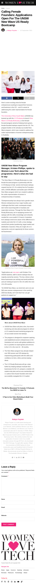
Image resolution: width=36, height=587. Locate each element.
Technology (18, 572)
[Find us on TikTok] (21, 582)
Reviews (4, 572)
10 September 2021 (26, 30)
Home (2, 8)
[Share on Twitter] (18, 98)
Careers (8, 8)
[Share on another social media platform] (29, 98)
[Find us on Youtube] (18, 582)
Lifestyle (26, 570)
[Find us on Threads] (8, 582)
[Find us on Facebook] (1, 582)
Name (3, 499)
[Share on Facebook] (6, 98)
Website (3, 515)
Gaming (19, 570)
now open (16, 272)
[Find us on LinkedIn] (15, 582)
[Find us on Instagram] (11, 582)
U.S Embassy (18, 118)
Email (3, 507)
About (25, 572)
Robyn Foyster (12, 30)
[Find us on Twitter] (5, 582)
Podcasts (11, 572)
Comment (5, 476)
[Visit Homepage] (19, 3)
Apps (7, 570)
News (3, 570)
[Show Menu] (2, 2)
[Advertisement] (18, 52)
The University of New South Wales (13, 116)
